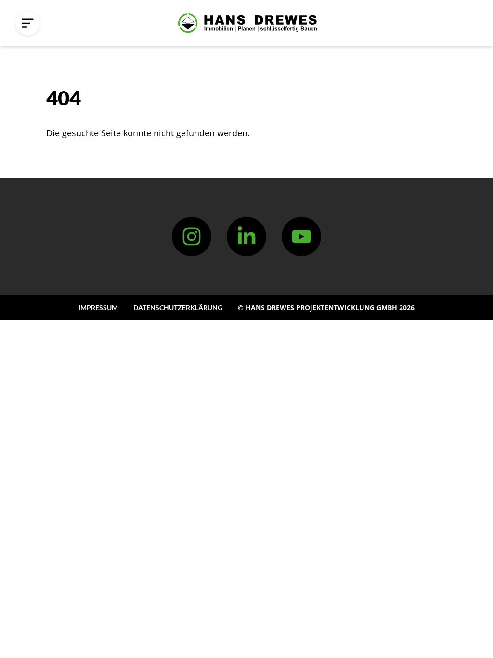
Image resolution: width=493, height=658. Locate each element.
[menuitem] (98, 308)
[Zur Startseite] (247, 23)
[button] (27, 23)
